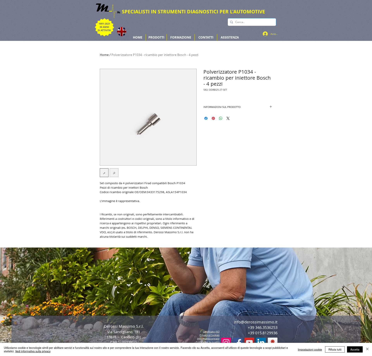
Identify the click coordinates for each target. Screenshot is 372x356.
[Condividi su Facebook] (206, 118)
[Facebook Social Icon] (238, 342)
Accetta (354, 349)
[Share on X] (228, 118)
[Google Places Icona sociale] (272, 342)
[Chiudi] (367, 349)
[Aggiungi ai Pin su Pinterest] (213, 118)
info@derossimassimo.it (255, 322)
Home (104, 55)
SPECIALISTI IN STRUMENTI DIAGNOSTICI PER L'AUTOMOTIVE (193, 11)
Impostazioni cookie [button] (310, 349)
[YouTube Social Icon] (249, 342)
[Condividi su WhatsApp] (220, 118)
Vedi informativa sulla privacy (33, 351)
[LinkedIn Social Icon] (261, 342)
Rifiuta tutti (334, 349)
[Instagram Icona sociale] (226, 342)
